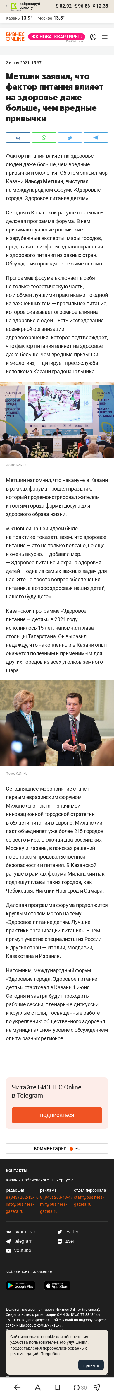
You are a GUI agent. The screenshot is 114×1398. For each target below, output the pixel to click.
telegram (22, 1241)
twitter (71, 1231)
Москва (44, 18)
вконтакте (24, 1231)
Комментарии (57, 1148)
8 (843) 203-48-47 (56, 1197)
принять (91, 1365)
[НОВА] (55, 36)
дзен (69, 1241)
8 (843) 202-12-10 (22, 1197)
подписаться (57, 1115)
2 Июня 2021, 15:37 (24, 62)
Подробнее (50, 1353)
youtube (22, 1250)
